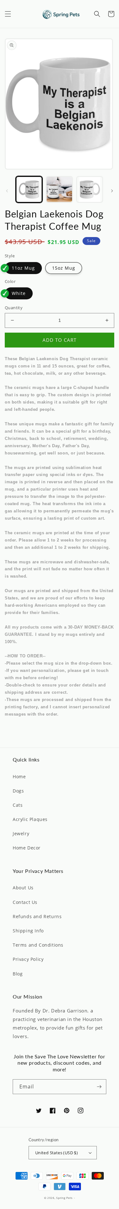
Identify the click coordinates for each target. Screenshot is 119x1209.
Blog (18, 974)
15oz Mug (63, 268)
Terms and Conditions (38, 945)
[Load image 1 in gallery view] (29, 189)
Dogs (18, 791)
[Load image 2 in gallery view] (59, 189)
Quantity (14, 307)
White (19, 293)
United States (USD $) (56, 1153)
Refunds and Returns (37, 916)
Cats (18, 805)
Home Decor (27, 848)
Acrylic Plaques (30, 819)
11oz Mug (23, 268)
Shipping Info (28, 931)
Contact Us (25, 902)
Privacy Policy (28, 959)
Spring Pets (64, 1198)
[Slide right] (112, 191)
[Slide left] (7, 191)
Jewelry (21, 833)
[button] (8, 14)
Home (19, 777)
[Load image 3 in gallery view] (89, 189)
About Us (23, 888)
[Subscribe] (99, 1086)
